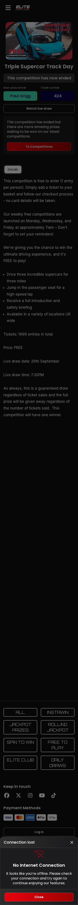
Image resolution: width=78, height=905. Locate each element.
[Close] (71, 842)
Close (39, 897)
